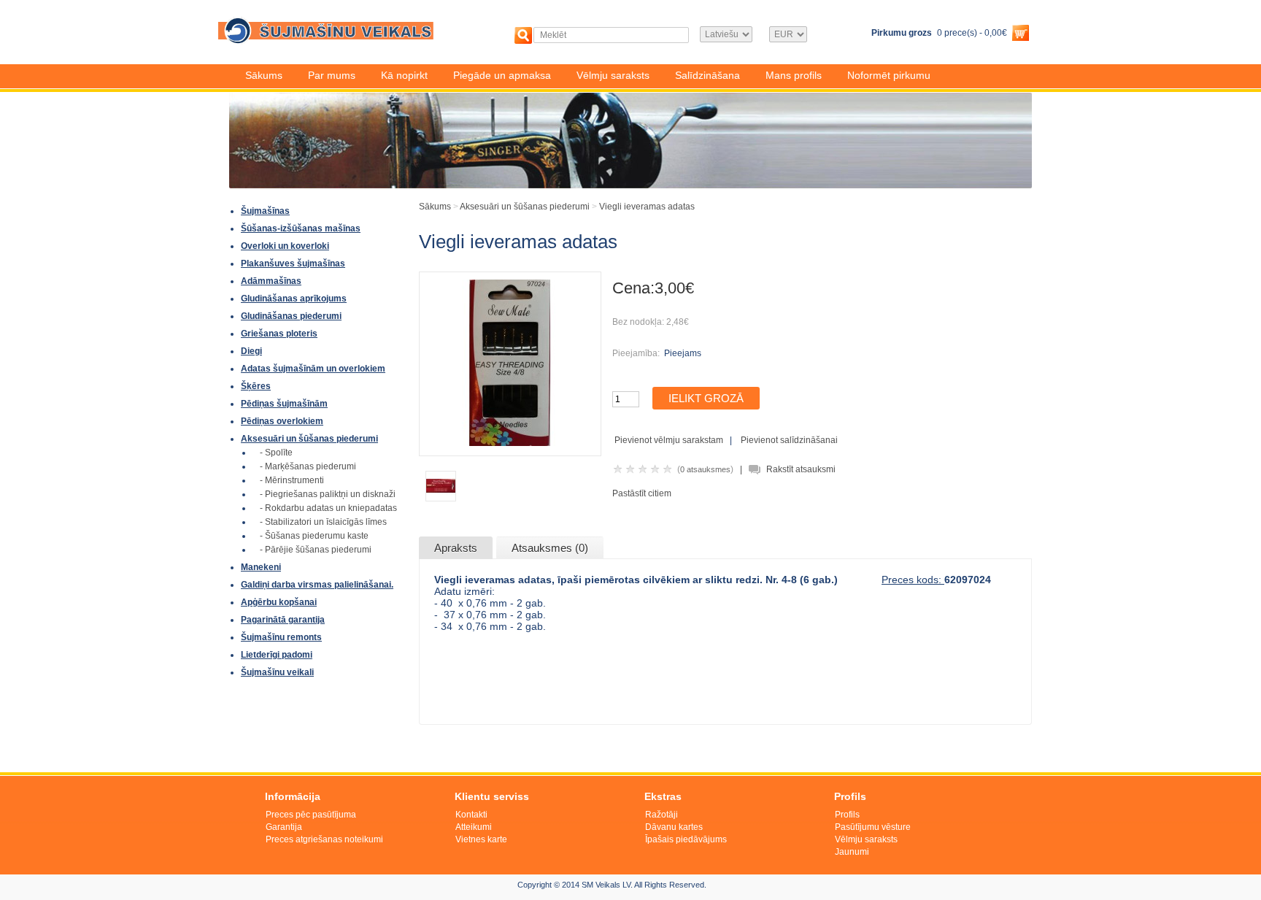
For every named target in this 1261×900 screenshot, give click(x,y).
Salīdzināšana (707, 75)
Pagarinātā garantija (283, 620)
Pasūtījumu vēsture (873, 827)
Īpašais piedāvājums (686, 839)
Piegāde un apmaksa (502, 75)
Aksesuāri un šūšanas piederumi (309, 439)
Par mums (331, 75)
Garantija (284, 827)
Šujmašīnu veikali (277, 672)
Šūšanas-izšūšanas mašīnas (300, 228)
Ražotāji (661, 814)
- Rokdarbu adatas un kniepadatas (328, 508)
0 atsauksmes (705, 469)
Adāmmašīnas (271, 281)
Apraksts (455, 548)
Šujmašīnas (265, 211)
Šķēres (256, 386)
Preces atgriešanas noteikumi (324, 839)
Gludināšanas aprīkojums (294, 298)
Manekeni (261, 567)
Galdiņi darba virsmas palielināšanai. (317, 585)
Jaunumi (852, 852)
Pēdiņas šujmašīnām (284, 404)
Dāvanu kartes (674, 827)
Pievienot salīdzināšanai (789, 440)
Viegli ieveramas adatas (647, 206)
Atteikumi (473, 827)
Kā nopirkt (404, 75)
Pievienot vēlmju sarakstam (668, 440)
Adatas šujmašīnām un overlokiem (313, 369)
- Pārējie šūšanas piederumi (315, 550)
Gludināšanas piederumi (291, 316)
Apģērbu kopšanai (279, 602)
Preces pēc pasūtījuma (311, 814)
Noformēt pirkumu (888, 75)
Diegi (251, 351)
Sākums (263, 75)
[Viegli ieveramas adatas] (510, 443)
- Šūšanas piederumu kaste (314, 536)
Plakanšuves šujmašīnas (293, 263)
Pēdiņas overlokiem (282, 421)
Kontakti (471, 814)
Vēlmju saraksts (612, 75)
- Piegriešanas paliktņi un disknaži (328, 494)
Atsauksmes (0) (550, 548)
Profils (847, 814)
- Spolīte (276, 452)
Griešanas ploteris (279, 333)
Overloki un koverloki (285, 246)
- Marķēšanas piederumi (308, 466)
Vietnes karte (481, 839)
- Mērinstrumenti (292, 480)
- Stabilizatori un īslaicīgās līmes (323, 522)
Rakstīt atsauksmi (801, 469)
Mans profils (794, 75)
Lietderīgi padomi (276, 655)
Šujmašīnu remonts (281, 637)
